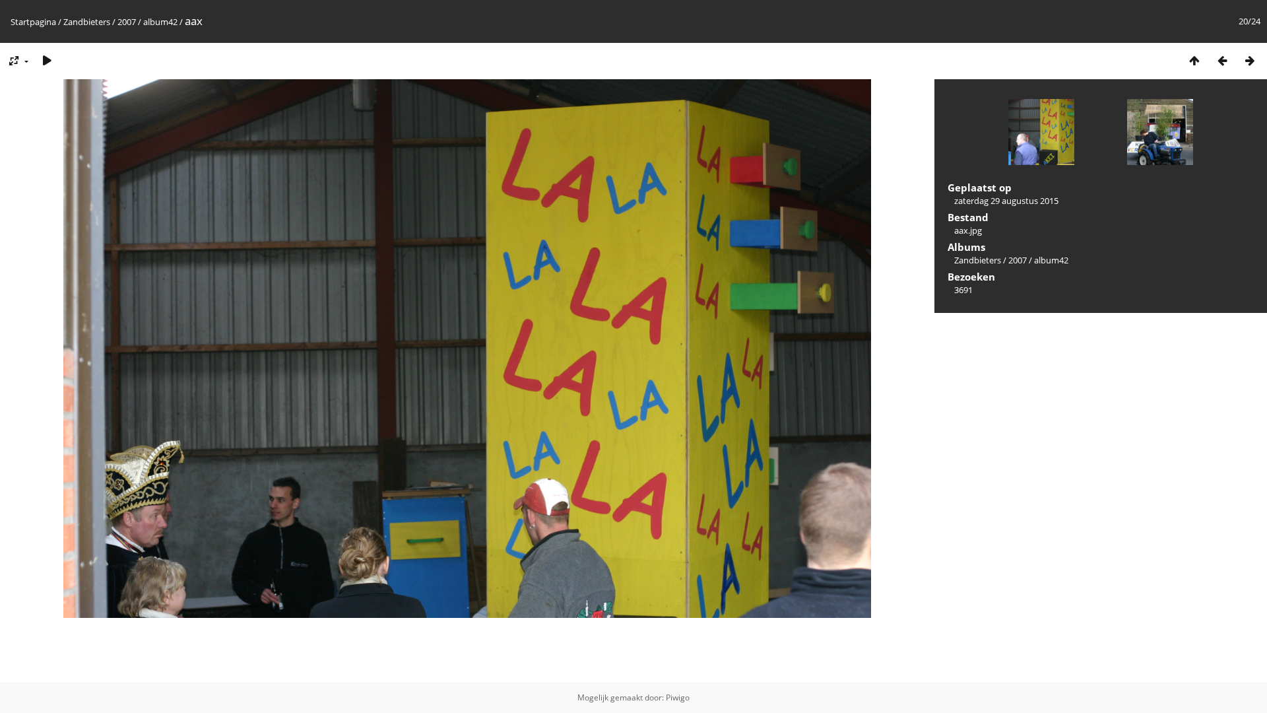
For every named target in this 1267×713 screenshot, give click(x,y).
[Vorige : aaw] (1222, 60)
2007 (126, 22)
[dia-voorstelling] (47, 60)
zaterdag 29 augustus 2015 (1006, 201)
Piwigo (678, 697)
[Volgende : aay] (1250, 60)
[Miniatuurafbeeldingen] (1194, 60)
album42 (160, 22)
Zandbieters (86, 22)
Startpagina (33, 22)
